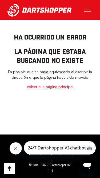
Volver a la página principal (50, 86)
